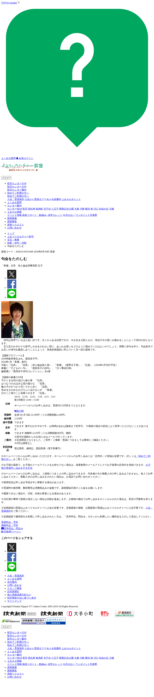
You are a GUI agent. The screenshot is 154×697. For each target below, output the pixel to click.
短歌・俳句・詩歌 (16, 243)
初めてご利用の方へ (18, 196)
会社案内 (12, 582)
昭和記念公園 (66, 209)
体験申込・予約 (9, 525)
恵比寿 (31, 209)
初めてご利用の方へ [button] (18, 193)
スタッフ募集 (14, 588)
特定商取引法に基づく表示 (21, 598)
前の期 (20, 411)
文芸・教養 (13, 239)
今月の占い (69, 215)
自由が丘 (104, 209)
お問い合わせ (14, 228)
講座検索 (12, 218)
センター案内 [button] (14, 205)
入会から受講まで (34, 199)
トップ (10, 233)
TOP (3, 3)
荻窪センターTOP (16, 186)
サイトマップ (14, 601)
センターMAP (14, 209)
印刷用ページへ (12, 531)
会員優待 (56, 199)
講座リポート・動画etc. (34, 215)
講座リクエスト (15, 224)
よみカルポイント (71, 199)
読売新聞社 (13, 591)
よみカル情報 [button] (14, 212)
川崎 (82, 209)
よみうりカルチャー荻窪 (20, 236)
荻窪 (25, 209)
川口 (96, 209)
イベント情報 (14, 215)
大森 (76, 209)
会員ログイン (25, 158)
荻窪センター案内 (16, 190)
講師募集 (12, 221)
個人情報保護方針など (19, 594)
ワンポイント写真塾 (86, 215)
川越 (111, 209)
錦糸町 (39, 209)
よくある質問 (14, 202)
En (7, 3)
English (13, 3)
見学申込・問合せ (13, 528)
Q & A (48, 199)
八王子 (55, 209)
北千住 (47, 209)
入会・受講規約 (15, 199)
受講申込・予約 (9, 522)
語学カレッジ (55, 215)
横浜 (87, 209)
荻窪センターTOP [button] (16, 183)
